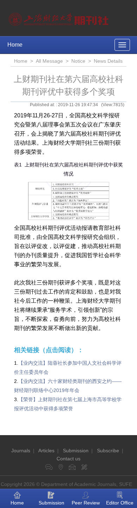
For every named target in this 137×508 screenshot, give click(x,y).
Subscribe (108, 450)
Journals (20, 450)
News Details (108, 61)
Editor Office (119, 503)
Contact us (68, 458)
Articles (46, 450)
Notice (78, 61)
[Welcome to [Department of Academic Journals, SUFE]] (59, 17)
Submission (76, 450)
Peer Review (86, 503)
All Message (49, 61)
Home (14, 45)
